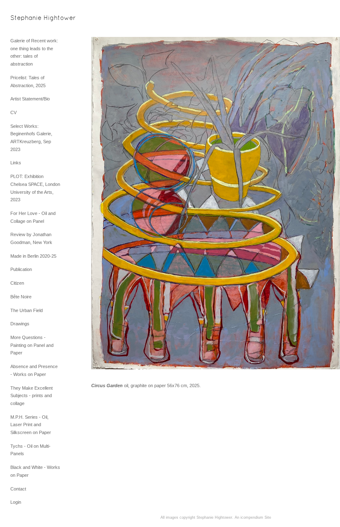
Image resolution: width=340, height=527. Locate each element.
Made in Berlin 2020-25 (33, 256)
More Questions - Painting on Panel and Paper (31, 345)
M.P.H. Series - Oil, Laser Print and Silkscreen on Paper (30, 425)
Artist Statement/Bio (30, 98)
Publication (21, 269)
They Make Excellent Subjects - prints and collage (31, 395)
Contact (18, 488)
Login (15, 502)
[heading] (31, 18)
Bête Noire (21, 296)
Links (15, 162)
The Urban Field (26, 310)
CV (13, 112)
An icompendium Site (253, 517)
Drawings (19, 323)
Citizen (17, 283)
